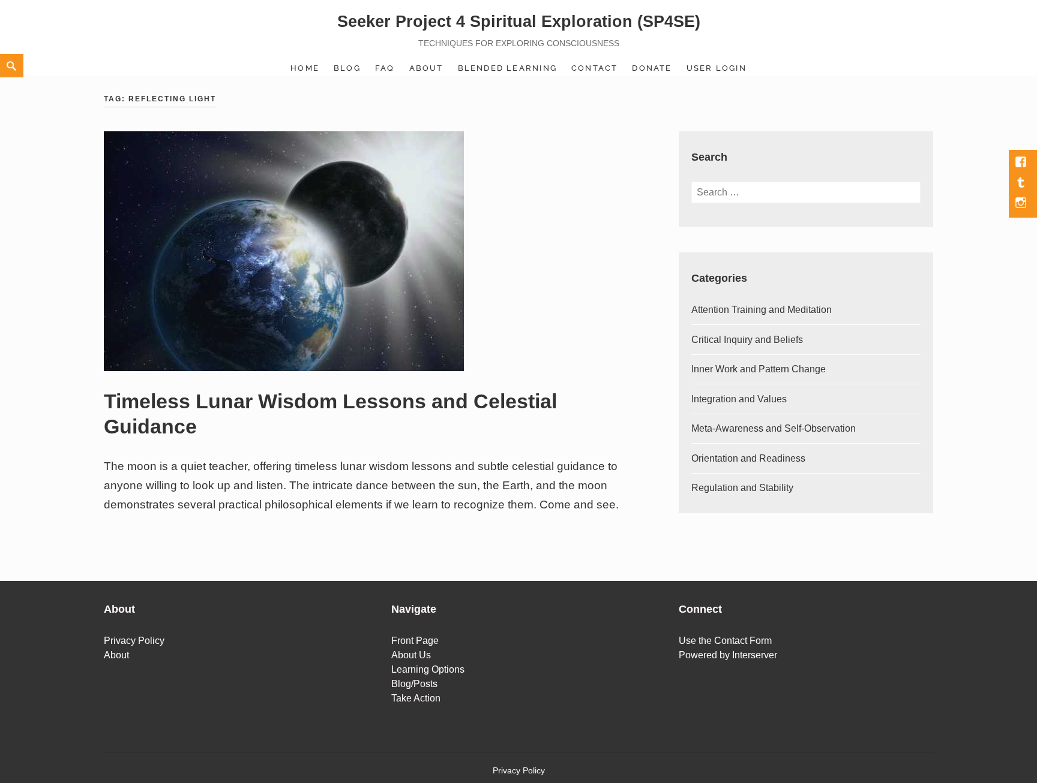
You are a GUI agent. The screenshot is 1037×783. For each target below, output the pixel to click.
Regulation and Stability (742, 488)
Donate (652, 68)
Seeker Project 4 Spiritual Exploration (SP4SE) (518, 22)
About (426, 68)
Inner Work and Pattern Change (758, 369)
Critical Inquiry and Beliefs (747, 340)
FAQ (385, 68)
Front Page (415, 641)
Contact (594, 68)
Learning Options (427, 669)
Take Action (415, 698)
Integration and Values (739, 399)
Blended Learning (507, 68)
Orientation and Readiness (748, 458)
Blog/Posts (414, 684)
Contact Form (743, 641)
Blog (347, 68)
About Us (411, 655)
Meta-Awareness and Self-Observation (773, 428)
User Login (717, 68)
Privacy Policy (134, 641)
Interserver (754, 655)
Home (304, 68)
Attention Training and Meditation (761, 310)
